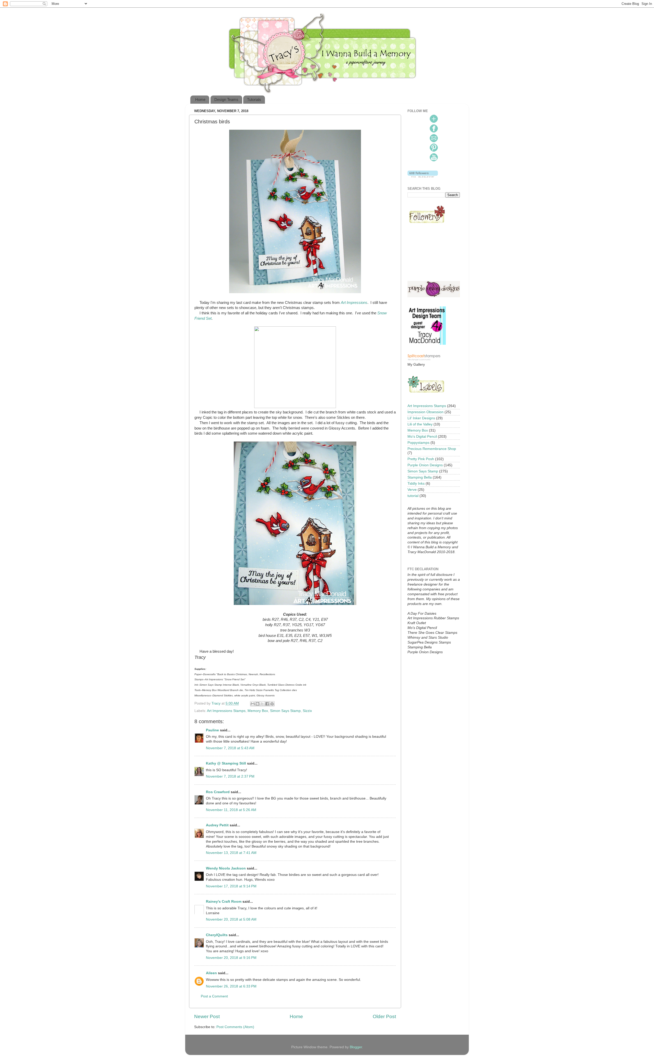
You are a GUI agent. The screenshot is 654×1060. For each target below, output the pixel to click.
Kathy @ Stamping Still (226, 763)
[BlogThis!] (257, 703)
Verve (412, 490)
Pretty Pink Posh (420, 459)
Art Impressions (354, 303)
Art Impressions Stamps (226, 711)
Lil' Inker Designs (421, 418)
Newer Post (207, 1016)
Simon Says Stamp (285, 711)
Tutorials (254, 99)
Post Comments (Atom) (235, 1027)
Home (200, 99)
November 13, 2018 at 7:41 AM (231, 853)
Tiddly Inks (416, 483)
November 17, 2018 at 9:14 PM (231, 886)
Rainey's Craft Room (223, 901)
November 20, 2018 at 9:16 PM (231, 958)
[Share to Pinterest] (272, 703)
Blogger (356, 1047)
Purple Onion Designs (425, 465)
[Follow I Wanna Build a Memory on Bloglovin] (422, 176)
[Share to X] (262, 703)
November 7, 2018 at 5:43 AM (230, 748)
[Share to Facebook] (267, 703)
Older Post (384, 1016)
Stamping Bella (419, 477)
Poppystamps (418, 443)
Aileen (211, 973)
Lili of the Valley (420, 424)
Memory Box (258, 711)
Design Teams (226, 99)
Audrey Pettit (217, 825)
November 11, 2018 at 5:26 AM (231, 810)
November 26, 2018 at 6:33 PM (231, 986)
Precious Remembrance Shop (431, 449)
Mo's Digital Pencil (422, 436)
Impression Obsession (425, 412)
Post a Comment (214, 996)
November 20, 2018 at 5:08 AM (231, 919)
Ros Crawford (218, 792)
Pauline (212, 730)
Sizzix (307, 711)
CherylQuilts (217, 935)
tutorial (412, 496)
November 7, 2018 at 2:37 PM (230, 776)
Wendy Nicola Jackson (226, 868)
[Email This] (252, 703)
